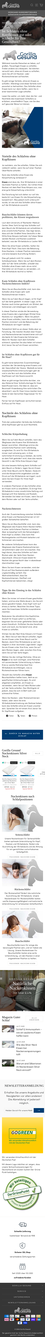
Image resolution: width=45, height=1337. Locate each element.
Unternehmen (22, 1297)
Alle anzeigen (34, 1019)
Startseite (6, 23)
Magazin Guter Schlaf (20, 23)
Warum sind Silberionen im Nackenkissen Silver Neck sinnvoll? (28, 1066)
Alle (37, 753)
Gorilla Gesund (22, 1285)
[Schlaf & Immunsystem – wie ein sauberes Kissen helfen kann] (8, 1028)
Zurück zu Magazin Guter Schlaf (24, 735)
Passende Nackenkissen (22, 963)
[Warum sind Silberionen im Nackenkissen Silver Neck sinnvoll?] (8, 1063)
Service (22, 1291)
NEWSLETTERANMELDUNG (22, 1302)
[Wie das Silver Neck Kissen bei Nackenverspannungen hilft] (8, 1044)
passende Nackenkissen (22, 857)
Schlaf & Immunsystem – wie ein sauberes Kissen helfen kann (29, 1032)
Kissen (23, 66)
